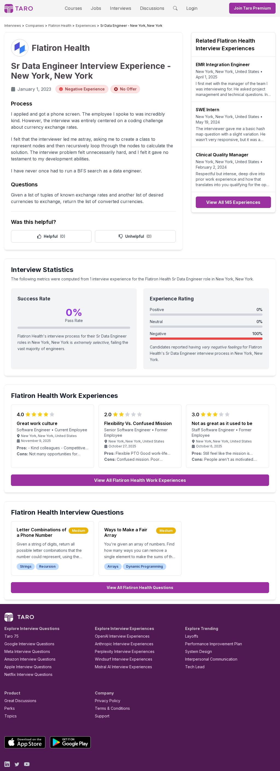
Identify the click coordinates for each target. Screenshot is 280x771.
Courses (73, 8)
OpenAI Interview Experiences (122, 636)
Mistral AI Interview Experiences (123, 666)
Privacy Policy (107, 700)
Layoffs (191, 636)
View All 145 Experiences (233, 202)
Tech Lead (195, 666)
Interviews (120, 8)
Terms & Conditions (112, 708)
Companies (34, 26)
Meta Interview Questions (27, 651)
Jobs (96, 8)
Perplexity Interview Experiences (124, 651)
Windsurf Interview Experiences (123, 659)
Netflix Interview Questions (28, 674)
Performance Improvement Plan (213, 643)
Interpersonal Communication (211, 659)
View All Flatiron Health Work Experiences (140, 480)
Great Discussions (20, 700)
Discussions (152, 8)
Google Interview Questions (29, 643)
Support (102, 716)
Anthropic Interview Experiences (124, 643)
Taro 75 (11, 636)
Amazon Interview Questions (30, 659)
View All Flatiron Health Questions (140, 587)
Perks (9, 708)
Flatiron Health (59, 26)
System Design (198, 651)
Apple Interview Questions (28, 666)
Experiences (86, 26)
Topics (10, 716)
